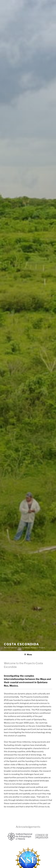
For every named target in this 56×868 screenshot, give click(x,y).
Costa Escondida (21, 644)
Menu (29, 654)
